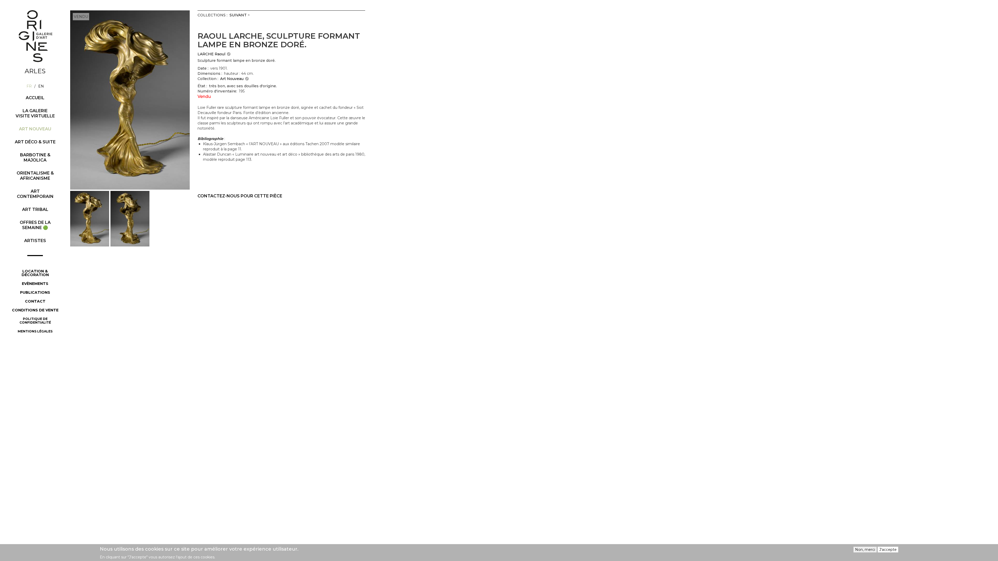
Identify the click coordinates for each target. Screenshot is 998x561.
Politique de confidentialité (35, 320)
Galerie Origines (39, 67)
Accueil (35, 97)
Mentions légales (35, 331)
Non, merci (865, 549)
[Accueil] (35, 36)
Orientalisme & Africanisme (35, 176)
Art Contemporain (35, 194)
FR (29, 86)
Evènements (35, 283)
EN (41, 86)
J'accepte (888, 549)
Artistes (35, 240)
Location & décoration (35, 273)
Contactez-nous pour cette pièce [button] (240, 195)
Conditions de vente (35, 310)
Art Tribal (35, 209)
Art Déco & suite (35, 141)
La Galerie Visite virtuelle (35, 113)
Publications (35, 292)
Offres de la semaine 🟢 (35, 225)
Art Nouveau (35, 128)
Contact (35, 301)
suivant (238, 15)
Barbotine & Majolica (35, 157)
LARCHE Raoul (211, 54)
